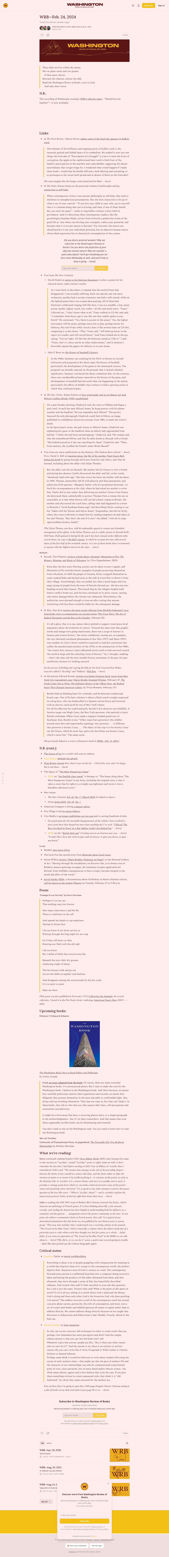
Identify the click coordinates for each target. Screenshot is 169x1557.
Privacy (89, 1539)
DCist (67, 850)
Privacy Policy (103, 1529)
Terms (96, 1539)
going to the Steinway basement (81, 280)
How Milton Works (89, 1159)
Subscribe (148, 5)
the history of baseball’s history (81, 352)
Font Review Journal (54, 763)
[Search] (133, 5)
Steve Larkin (71, 27)
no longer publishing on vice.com (76, 816)
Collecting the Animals (100, 996)
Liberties (92, 99)
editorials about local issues (96, 855)
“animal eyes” (45, 1453)
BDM (51, 776)
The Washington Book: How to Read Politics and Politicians (68, 1073)
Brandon (48, 1256)
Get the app (97, 1545)
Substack (72, 1552)
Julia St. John (85, 27)
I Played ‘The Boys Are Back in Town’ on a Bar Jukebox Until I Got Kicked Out (87, 826)
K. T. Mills (67, 1457)
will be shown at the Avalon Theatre (62, 883)
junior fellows (72, 811)
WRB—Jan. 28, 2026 (50, 1450)
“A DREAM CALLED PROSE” (50, 1470)
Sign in (161, 5)
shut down (58, 850)
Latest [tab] (48, 1443)
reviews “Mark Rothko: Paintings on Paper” (81, 860)
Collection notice (107, 1539)
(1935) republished (78, 398)
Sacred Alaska (51, 879)
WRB (82, 99)
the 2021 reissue (76, 539)
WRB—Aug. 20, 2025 (50, 1467)
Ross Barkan (50, 758)
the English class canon (71, 776)
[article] (84, 1455)
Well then (91, 671)
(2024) (61, 879)
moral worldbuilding (75, 1256)
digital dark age (70, 833)
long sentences (71, 1325)
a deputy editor (82, 807)
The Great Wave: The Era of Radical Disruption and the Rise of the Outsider (85, 616)
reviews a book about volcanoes (83, 557)
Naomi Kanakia (52, 1325)
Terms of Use (96, 1527)
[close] (108, 1484)
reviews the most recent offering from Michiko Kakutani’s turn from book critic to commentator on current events (86, 612)
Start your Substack (78, 1545)
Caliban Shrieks (60, 398)
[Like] (41, 35)
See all (44, 1501)
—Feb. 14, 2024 (110, 741)
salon (99, 99)
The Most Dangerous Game (74, 772)
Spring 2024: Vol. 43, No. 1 (67, 802)
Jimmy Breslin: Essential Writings (90, 680)
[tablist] (46, 1443)
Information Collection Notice (84, 1529)
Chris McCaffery (58, 27)
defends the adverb (67, 758)
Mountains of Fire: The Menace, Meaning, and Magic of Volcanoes (84, 558)
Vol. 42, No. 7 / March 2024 (81, 797)
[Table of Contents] (2, 778)
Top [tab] (42, 1443)
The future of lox (53, 754)
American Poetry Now (105, 1000)
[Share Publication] (138, 5)
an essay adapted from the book (65, 1083)
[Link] (36, 93)
